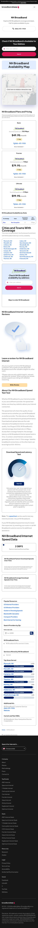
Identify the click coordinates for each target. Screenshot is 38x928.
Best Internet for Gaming (12, 620)
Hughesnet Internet (8, 806)
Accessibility (6, 869)
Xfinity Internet (6, 803)
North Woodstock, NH (26, 256)
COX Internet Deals (8, 829)
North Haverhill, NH (25, 252)
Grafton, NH (23, 254)
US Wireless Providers (11, 607)
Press (3, 771)
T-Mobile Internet (7, 788)
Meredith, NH (8, 243)
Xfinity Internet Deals (8, 838)
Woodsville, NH (24, 245)
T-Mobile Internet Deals (9, 823)
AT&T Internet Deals (8, 817)
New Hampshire (15, 222)
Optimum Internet (7, 809)
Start (18, 483)
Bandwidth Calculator (11, 614)
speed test (13, 516)
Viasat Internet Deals (8, 835)
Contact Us (5, 774)
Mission (4, 765)
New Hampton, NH (25, 243)
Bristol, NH (7, 247)
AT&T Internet (6, 782)
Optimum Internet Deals (9, 844)
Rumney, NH (23, 247)
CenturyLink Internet (8, 791)
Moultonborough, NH (10, 249)
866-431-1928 (20, 143)
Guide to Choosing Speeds (13, 611)
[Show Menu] (34, 7)
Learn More (23, 2)
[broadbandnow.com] (10, 7)
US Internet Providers (11, 604)
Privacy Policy (6, 863)
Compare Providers (11, 617)
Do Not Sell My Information (10, 872)
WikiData (4, 892)
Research (5, 852)
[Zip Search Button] (31, 633)
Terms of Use (6, 866)
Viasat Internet (6, 800)
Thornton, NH (8, 258)
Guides (4, 855)
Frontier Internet (7, 797)
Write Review (14, 385)
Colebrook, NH (8, 256)
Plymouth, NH (8, 241)
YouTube (4, 889)
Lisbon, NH (23, 241)
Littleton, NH (7, 245)
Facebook (5, 880)
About (4, 762)
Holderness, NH (24, 249)
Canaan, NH (7, 251)
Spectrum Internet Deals (9, 820)
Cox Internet (6, 794)
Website (7, 710)
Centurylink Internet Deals (10, 826)
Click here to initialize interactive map (19, 89)
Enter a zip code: (8, 629)
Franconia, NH (24, 258)
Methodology (6, 768)
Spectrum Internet (7, 785)
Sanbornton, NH (8, 254)
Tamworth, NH (24, 251)
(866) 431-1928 (20, 29)
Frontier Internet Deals (9, 832)
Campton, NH (8, 252)
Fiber (4, 222)
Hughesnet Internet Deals (10, 841)
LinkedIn (4, 883)
